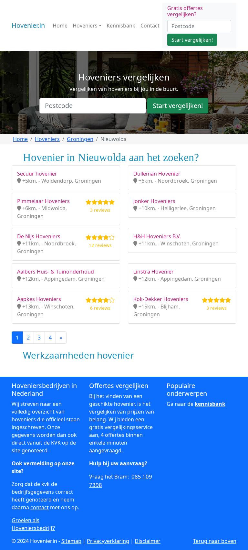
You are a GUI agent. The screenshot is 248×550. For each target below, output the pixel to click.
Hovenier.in (28, 25)
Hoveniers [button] (85, 25)
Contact (150, 25)
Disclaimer (147, 541)
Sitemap (71, 541)
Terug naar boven (214, 541)
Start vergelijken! (192, 39)
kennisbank (210, 403)
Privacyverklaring (108, 541)
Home (60, 25)
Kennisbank (121, 25)
